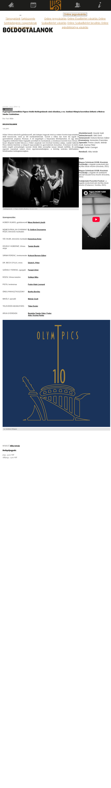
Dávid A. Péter (34, 263)
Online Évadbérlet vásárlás (82, 19)
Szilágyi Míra (33, 277)
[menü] (20, 15)
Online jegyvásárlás (55, 19)
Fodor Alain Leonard (36, 284)
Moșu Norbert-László (36, 222)
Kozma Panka (38, 315)
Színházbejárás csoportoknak (20, 23)
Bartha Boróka (34, 292)
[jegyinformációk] (100, 5)
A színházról (25, 28)
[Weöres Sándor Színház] (55, 6)
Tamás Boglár (33, 246)
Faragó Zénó (33, 270)
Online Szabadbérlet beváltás (84, 23)
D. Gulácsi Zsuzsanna (37, 230)
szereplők (8, 109)
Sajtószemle (28, 19)
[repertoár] (11, 5)
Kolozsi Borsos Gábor (37, 255)
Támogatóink (13, 19)
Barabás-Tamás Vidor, (37, 313)
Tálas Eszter (33, 306)
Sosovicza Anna (34, 239)
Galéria (13, 28)
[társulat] (78, 5)
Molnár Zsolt (33, 299)
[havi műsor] (33, 5)
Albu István (15, 446)
